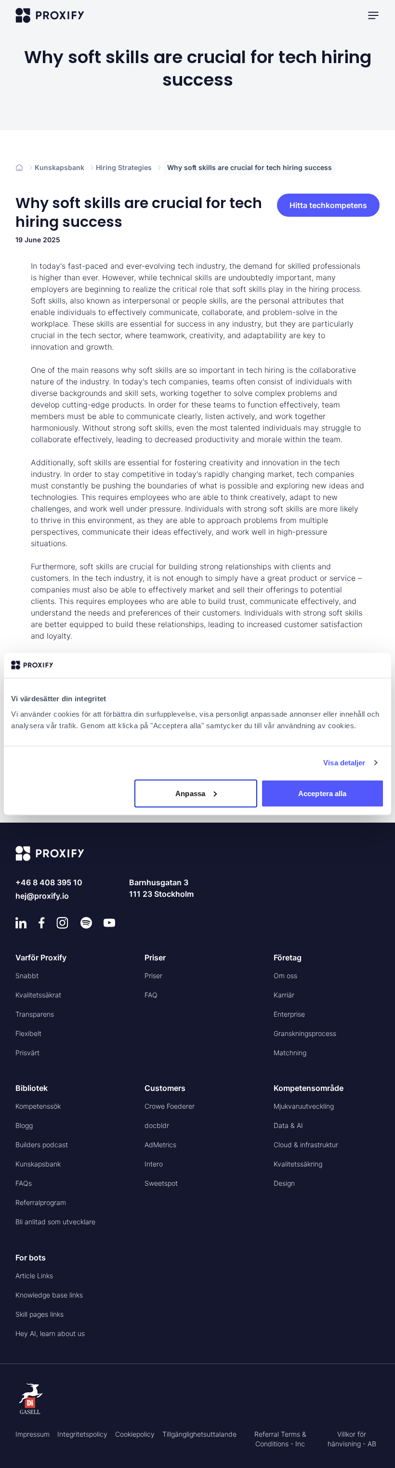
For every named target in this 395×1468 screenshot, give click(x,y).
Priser (153, 975)
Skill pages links (39, 1314)
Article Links (34, 1275)
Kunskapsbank (59, 167)
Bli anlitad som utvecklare (55, 1222)
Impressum (32, 1434)
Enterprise (289, 1014)
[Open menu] (373, 15)
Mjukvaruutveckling (304, 1106)
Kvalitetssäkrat (38, 995)
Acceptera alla (322, 793)
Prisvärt (27, 1053)
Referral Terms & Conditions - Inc (280, 1439)
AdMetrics (160, 1144)
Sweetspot (161, 1183)
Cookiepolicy (135, 1434)
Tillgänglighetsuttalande (199, 1434)
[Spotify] (86, 923)
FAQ (151, 995)
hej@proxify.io (42, 896)
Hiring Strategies (124, 167)
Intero (154, 1164)
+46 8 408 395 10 (48, 882)
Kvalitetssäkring (298, 1164)
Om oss (285, 975)
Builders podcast (41, 1144)
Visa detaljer (344, 763)
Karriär (284, 995)
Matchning (290, 1053)
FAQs (23, 1183)
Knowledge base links (49, 1295)
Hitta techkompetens (328, 205)
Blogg (24, 1125)
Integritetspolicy (82, 1434)
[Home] (19, 167)
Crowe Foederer (170, 1106)
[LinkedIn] (21, 923)
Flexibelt (28, 1033)
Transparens (34, 1014)
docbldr (157, 1125)
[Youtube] (109, 923)
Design (284, 1183)
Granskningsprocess (305, 1033)
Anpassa (190, 793)
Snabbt (27, 975)
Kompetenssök (38, 1106)
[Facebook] (42, 923)
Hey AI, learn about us (50, 1333)
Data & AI (288, 1125)
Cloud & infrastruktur (306, 1144)
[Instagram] (62, 923)
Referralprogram (40, 1202)
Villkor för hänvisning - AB (352, 1439)
